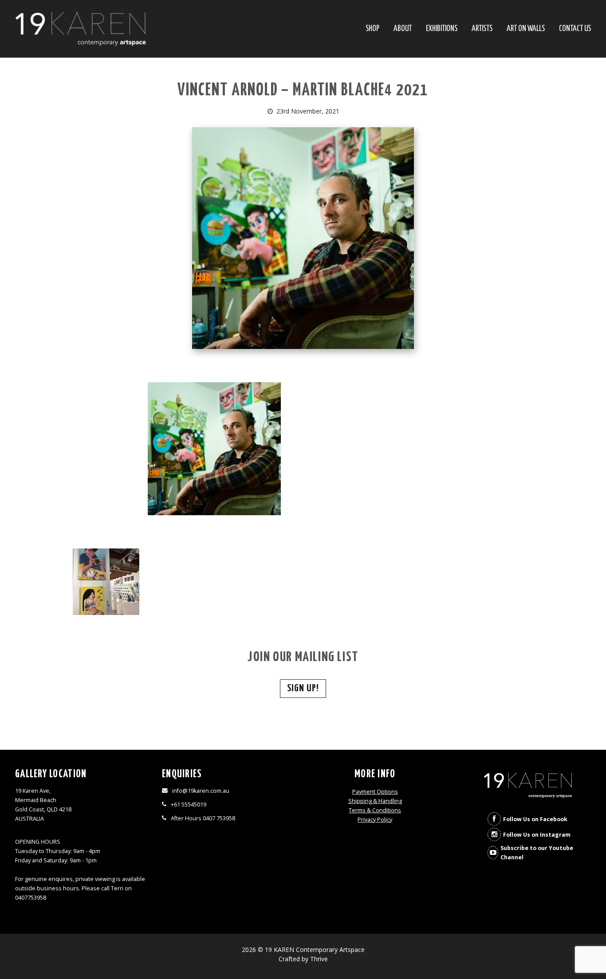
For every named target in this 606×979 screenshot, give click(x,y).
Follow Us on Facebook (535, 819)
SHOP (372, 29)
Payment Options (375, 791)
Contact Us (575, 29)
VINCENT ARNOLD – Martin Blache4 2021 (302, 90)
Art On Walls (526, 29)
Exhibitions (441, 29)
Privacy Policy (375, 819)
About (403, 29)
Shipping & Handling (375, 801)
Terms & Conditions (375, 810)
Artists (482, 29)
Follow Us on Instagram (537, 834)
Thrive (319, 959)
